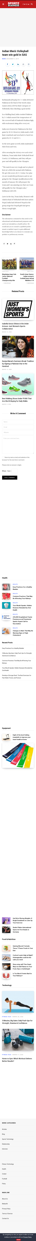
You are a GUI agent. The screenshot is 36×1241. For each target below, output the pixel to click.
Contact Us (5, 1218)
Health (15, 584)
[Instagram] (29, 64)
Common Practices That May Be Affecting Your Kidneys (22, 597)
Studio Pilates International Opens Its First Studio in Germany (22, 930)
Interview (5, 1149)
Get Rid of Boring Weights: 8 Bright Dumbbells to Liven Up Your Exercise (22, 920)
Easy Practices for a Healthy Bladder (22, 588)
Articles (4, 1129)
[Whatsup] (23, 64)
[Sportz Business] (14, 4)
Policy (4, 1183)
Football (4, 1179)
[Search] (31, 4)
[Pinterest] (14, 243)
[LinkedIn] (18, 64)
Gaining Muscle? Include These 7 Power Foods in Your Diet (23, 948)
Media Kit (5, 1203)
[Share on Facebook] (7, 64)
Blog (3, 1134)
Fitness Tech (6, 1016)
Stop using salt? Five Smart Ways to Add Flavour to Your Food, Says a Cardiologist (22, 966)
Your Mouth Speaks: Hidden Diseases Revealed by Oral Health (22, 608)
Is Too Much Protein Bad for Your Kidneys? (22, 975)
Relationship (6, 1144)
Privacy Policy (6, 1208)
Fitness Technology (8, 1164)
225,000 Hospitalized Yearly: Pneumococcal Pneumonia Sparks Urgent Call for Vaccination (22, 620)
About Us (5, 1199)
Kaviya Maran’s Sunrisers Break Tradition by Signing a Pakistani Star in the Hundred (18, 363)
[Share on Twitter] (13, 64)
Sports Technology (7, 1139)
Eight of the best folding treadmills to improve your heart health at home (22, 737)
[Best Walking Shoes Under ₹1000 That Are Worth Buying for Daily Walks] (18, 384)
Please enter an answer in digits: (12, 465)
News (4, 58)
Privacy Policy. (27, 1237)
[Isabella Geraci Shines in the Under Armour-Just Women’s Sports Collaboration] (18, 309)
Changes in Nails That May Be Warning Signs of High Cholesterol (23, 633)
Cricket (4, 1174)
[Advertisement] (18, 27)
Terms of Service (7, 1213)
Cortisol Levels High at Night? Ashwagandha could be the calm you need (23, 957)
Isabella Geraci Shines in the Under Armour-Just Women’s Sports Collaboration (15, 326)
